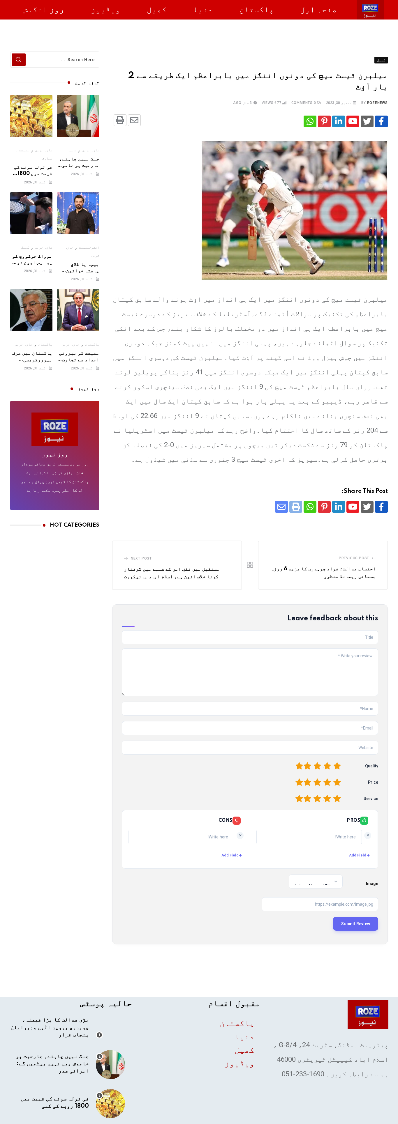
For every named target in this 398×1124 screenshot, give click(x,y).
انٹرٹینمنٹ (89, 247)
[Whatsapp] (310, 121)
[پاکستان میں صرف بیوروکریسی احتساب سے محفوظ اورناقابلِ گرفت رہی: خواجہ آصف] (31, 310)
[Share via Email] (134, 120)
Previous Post (354, 558)
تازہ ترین (90, 150)
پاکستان (256, 9)
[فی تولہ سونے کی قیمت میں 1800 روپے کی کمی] (31, 116)
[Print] (120, 120)
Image (372, 883)
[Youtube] (352, 121)
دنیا (203, 9)
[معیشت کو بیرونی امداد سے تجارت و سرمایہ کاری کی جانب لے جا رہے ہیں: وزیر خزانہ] (78, 310)
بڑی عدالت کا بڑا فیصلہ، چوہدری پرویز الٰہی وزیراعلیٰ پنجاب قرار (50, 1027)
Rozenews (377, 103)
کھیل (157, 9)
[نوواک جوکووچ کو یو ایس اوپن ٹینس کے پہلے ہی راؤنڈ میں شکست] (31, 213)
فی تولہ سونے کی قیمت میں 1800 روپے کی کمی (33, 173)
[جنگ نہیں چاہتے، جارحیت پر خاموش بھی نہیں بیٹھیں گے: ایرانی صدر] (78, 116)
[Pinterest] (324, 121)
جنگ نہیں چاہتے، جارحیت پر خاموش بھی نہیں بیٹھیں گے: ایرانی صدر (52, 1064)
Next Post (141, 558)
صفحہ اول (318, 9)
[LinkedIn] (338, 121)
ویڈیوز (106, 9)
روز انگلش (43, 9)
